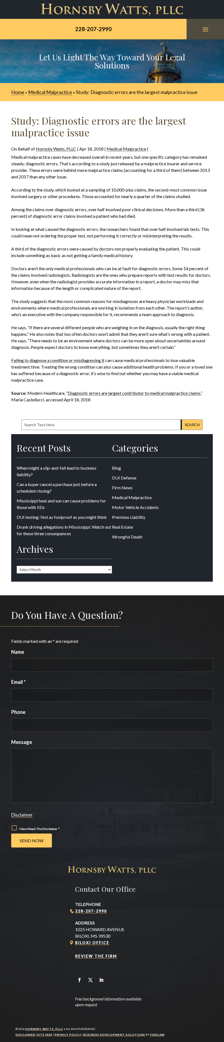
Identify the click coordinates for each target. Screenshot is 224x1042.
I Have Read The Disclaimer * (39, 829)
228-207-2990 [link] (93, 29)
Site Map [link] (45, 1034)
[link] (112, 9)
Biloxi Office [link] (92, 942)
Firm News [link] (122, 487)
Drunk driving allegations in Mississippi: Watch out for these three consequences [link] (64, 530)
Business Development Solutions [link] (114, 1034)
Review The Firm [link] (96, 956)
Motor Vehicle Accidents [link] (135, 507)
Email (18, 682)
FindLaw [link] (157, 1034)
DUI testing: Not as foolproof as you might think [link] (62, 517)
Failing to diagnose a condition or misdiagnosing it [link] (57, 360)
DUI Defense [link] (124, 477)
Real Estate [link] (122, 526)
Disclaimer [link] (25, 1034)
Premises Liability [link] (128, 517)
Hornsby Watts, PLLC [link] (56, 148)
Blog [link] (116, 467)
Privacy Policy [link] (68, 1034)
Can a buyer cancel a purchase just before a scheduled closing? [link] (57, 487)
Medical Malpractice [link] (126, 148)
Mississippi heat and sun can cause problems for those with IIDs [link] (61, 504)
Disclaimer (22, 815)
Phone (18, 712)
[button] (205, 29)
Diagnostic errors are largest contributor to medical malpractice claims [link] (134, 393)
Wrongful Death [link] (127, 536)
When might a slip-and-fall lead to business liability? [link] (56, 471)
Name (17, 652)
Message (21, 742)
